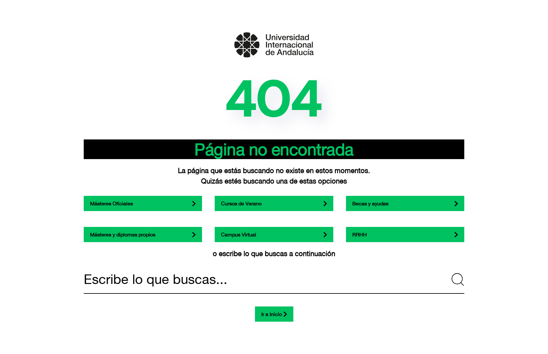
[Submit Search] (458, 279)
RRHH (359, 234)
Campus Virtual (238, 234)
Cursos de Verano (241, 203)
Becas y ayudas (370, 203)
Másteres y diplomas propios (122, 234)
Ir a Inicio (271, 314)
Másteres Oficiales (111, 203)
